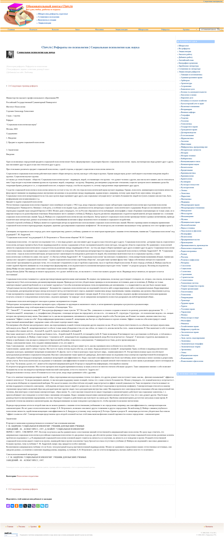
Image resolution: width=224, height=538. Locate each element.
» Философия (185, 320)
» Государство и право (189, 126)
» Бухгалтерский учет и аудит (192, 103)
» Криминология (187, 176)
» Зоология (184, 141)
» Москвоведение (187, 216)
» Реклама (184, 257)
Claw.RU (213, 533)
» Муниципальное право (190, 222)
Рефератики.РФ (211, 535)
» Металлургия (186, 213)
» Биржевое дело (186, 97)
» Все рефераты (183, 48)
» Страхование (186, 274)
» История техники (188, 155)
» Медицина (185, 202)
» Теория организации (189, 288)
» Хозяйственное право (189, 326)
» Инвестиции (185, 144)
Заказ (77, 29)
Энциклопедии (121, 29)
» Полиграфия (186, 233)
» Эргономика (185, 349)
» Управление (185, 312)
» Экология (184, 335)
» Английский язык (185, 60)
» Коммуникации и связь (190, 161)
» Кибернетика (186, 158)
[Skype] (42, 506)
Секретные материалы (213, 1)
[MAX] (8, 506)
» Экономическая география (191, 343)
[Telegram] (46, 506)
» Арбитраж (185, 80)
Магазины (99, 29)
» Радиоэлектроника (188, 251)
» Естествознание (187, 135)
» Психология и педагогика (191, 248)
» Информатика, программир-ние (194, 147)
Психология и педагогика (27, 476)
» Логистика (185, 193)
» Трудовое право (187, 303)
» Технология (185, 294)
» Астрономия (185, 86)
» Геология (184, 121)
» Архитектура (186, 83)
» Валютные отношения (189, 106)
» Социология (185, 268)
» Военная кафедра (187, 112)
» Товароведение (186, 297)
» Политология (186, 236)
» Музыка (184, 219)
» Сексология (185, 265)
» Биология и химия (188, 95)
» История (184, 152)
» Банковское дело (187, 89)
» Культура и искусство (189, 184)
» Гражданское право (188, 129)
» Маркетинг (185, 196)
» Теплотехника (186, 291)
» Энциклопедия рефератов (188, 71)
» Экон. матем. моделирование (192, 338)
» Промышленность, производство (194, 245)
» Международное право (190, 205)
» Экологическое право (189, 332)
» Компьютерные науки (189, 164)
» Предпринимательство (190, 239)
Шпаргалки (143, 29)
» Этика (183, 352)
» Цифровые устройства (189, 329)
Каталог (55, 29)
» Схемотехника (186, 280)
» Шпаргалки (183, 45)
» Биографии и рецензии (187, 63)
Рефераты (165, 29)
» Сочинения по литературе (189, 68)
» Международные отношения (192, 207)
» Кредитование (186, 170)
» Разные (183, 254)
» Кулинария (185, 181)
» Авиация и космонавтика (191, 74)
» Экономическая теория (190, 346)
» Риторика (184, 262)
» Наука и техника (187, 228)
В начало (33, 29)
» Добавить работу (185, 57)
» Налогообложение (188, 225)
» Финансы (184, 323)
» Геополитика (186, 123)
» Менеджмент (186, 210)
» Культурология (187, 187)
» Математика (185, 199)
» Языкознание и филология (191, 361)
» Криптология (186, 178)
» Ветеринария (186, 109)
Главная (11, 29)
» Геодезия (184, 118)
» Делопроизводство (188, 132)
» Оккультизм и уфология (190, 231)
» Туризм (183, 306)
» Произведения (186, 242)
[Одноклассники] (16, 506)
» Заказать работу (184, 54)
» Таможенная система (189, 283)
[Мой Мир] (21, 506)
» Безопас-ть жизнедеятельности (193, 92)
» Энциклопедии (184, 51)
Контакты (209, 526)
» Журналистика (187, 138)
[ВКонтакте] (12, 506)
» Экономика (185, 341)
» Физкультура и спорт (189, 317)
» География (185, 115)
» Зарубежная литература (188, 66)
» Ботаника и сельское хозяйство (193, 100)
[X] (25, 506)
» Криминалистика (188, 173)
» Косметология (186, 167)
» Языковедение (186, 358)
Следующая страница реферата (24, 85)
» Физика (183, 314)
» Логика (183, 190)
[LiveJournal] (29, 506)
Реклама (22, 526)
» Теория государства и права (192, 286)
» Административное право (191, 77)
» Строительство (187, 277)
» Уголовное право (187, 309)
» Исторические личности (190, 150)
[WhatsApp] (38, 506)
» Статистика (185, 271)
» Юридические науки (189, 355)
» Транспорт (185, 300)
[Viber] (34, 506)
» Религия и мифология (189, 259)
